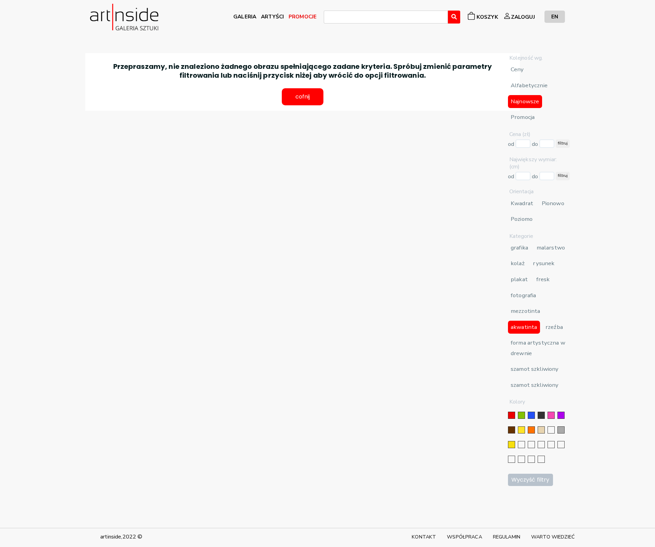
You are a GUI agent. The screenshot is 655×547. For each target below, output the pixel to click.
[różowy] (551, 415)
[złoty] (511, 444)
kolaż (518, 263)
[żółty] (521, 430)
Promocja (523, 117)
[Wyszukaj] (454, 17)
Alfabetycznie (529, 85)
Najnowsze (525, 101)
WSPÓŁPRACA (464, 536)
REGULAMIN (506, 536)
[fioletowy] (561, 415)
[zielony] (521, 415)
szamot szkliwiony (534, 369)
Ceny (517, 69)
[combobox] (386, 17)
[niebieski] (531, 415)
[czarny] (541, 415)
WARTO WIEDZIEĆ (553, 536)
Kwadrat (522, 203)
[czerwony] (511, 415)
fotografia (523, 295)
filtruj (563, 143)
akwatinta (524, 327)
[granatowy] (551, 444)
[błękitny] (561, 444)
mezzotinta (525, 311)
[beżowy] (541, 430)
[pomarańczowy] (531, 430)
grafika (519, 248)
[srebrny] (521, 444)
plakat (519, 279)
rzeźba (554, 327)
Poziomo (522, 219)
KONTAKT (424, 536)
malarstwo (551, 248)
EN (554, 16)
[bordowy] (531, 459)
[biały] (551, 430)
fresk (543, 279)
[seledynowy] (541, 459)
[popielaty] (521, 459)
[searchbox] (328, 18)
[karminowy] (511, 459)
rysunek (543, 263)
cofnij (302, 97)
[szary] (561, 430)
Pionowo (553, 203)
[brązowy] (511, 430)
